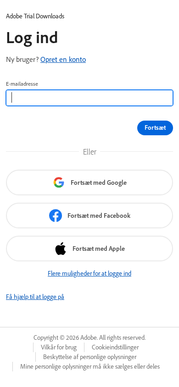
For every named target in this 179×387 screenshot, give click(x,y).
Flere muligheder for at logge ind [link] (89, 273)
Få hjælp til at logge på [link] (35, 297)
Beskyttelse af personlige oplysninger (89, 357)
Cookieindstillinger (115, 347)
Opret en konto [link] (63, 59)
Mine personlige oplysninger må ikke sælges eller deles (90, 366)
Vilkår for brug (59, 347)
